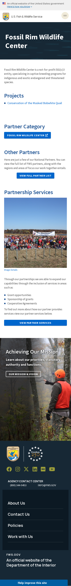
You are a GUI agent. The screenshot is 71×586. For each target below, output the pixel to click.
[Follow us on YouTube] (53, 469)
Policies (15, 525)
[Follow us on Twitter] (27, 469)
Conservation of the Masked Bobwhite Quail (34, 103)
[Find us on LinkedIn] (36, 469)
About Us (16, 503)
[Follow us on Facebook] (10, 469)
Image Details (11, 269)
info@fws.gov (47, 485)
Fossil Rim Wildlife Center (25, 135)
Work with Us (20, 536)
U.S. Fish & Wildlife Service (26, 16)
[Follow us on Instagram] (18, 469)
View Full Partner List (36, 175)
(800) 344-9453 (18, 485)
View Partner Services (35, 322)
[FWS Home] (6, 16)
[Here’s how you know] (35, 5)
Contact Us (19, 514)
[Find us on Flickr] (44, 469)
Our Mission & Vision (23, 374)
